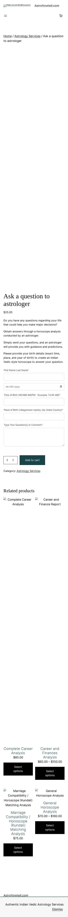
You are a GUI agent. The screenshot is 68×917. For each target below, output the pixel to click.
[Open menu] (5, 16)
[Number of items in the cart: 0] (61, 15)
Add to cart (32, 460)
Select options (18, 769)
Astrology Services (27, 36)
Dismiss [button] (57, 909)
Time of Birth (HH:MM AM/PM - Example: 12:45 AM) (32, 395)
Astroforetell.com (46, 5)
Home (7, 36)
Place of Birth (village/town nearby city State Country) (33, 409)
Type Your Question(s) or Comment (23, 424)
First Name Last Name (16, 370)
